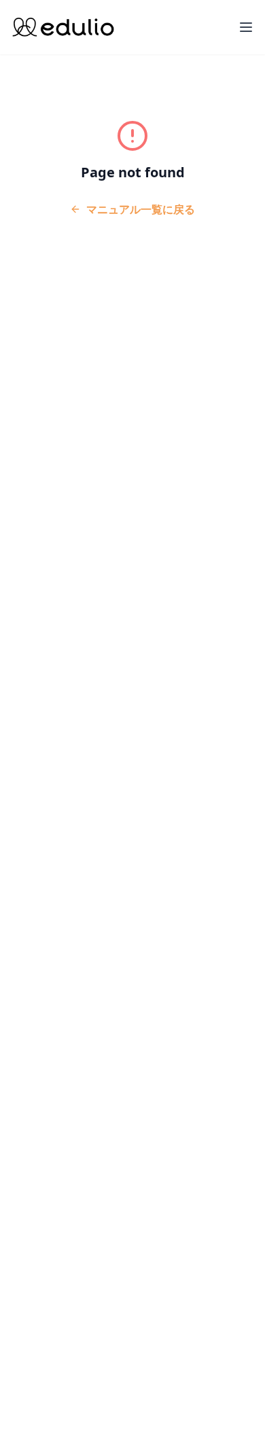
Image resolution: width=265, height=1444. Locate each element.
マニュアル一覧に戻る (140, 209)
